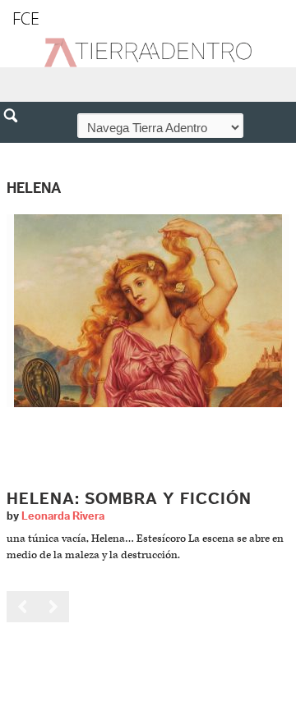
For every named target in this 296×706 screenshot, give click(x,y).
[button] (16, 151)
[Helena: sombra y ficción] (148, 311)
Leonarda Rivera (62, 516)
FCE (25, 18)
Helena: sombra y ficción (129, 499)
